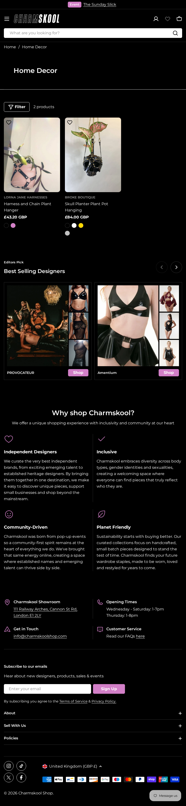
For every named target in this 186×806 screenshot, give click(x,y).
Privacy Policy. (104, 701)
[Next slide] (176, 267)
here (140, 636)
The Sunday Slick (99, 4)
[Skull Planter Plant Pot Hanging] (93, 155)
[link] (78, 298)
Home (10, 47)
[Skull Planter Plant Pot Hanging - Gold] (80, 225)
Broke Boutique (80, 197)
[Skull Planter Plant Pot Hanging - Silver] (67, 233)
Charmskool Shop (35, 793)
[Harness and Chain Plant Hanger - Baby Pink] (13, 225)
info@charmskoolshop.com (40, 636)
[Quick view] (54, 127)
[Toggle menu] (7, 19)
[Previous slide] (162, 267)
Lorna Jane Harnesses (25, 197)
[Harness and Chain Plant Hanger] (32, 155)
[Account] (156, 19)
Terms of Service (73, 701)
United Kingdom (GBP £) (73, 766)
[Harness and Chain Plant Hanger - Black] (6, 225)
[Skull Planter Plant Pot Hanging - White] (74, 225)
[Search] (175, 33)
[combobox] (93, 33)
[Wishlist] (167, 19)
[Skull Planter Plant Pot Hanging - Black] (67, 225)
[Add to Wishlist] (8, 123)
